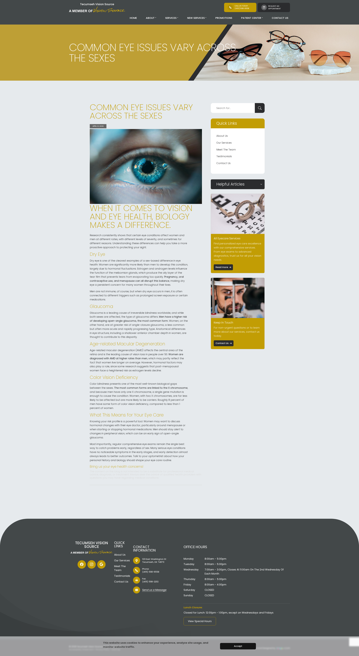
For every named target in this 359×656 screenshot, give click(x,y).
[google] (101, 564)
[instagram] (91, 564)
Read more (222, 267)
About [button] (150, 18)
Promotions (223, 18)
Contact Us (280, 18)
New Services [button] (196, 18)
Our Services (224, 142)
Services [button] (171, 18)
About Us (222, 136)
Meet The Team (226, 149)
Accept (238, 646)
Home (133, 18)
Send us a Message (154, 590)
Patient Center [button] (251, 18)
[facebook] (82, 564)
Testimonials (224, 156)
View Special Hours (200, 621)
